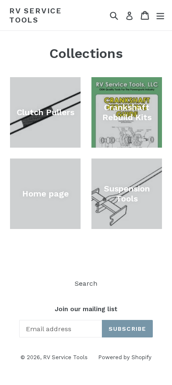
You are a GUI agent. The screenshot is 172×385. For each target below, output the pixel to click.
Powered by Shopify (125, 357)
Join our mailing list (86, 309)
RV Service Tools (35, 15)
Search (86, 283)
